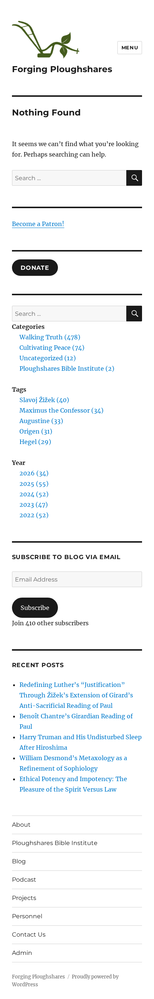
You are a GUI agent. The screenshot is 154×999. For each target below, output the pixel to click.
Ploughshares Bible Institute (55, 843)
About (21, 824)
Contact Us (29, 934)
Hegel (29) (35, 441)
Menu (129, 47)
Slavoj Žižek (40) (44, 400)
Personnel (27, 916)
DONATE (35, 267)
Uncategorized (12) (47, 358)
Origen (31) (35, 431)
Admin (22, 952)
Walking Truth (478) (49, 337)
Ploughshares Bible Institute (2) (66, 368)
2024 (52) (34, 494)
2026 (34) (34, 473)
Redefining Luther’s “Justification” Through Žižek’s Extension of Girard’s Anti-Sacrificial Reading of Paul (76, 695)
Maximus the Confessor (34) (61, 410)
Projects (24, 897)
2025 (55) (34, 483)
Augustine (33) (41, 421)
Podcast (24, 879)
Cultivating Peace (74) (51, 347)
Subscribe (35, 607)
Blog (19, 861)
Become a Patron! (38, 224)
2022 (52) (34, 515)
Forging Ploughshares (62, 69)
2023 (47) (33, 504)
